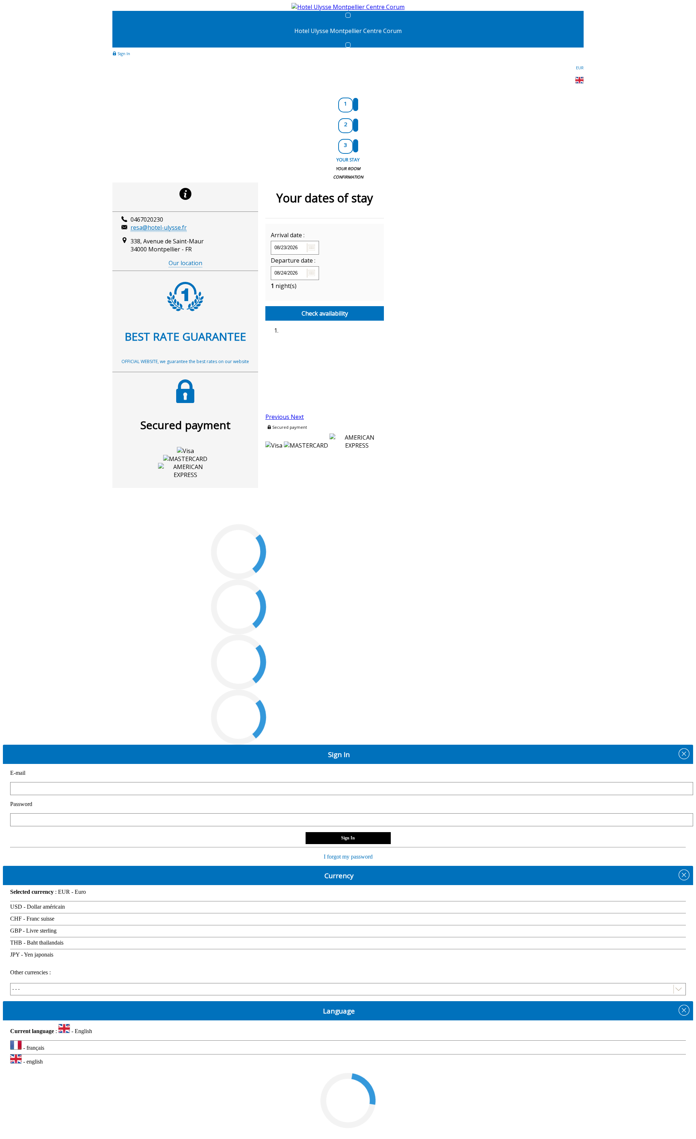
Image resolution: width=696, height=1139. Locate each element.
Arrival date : (287, 235)
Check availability (325, 313)
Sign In (123, 53)
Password (21, 804)
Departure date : (293, 260)
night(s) (284, 286)
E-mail (17, 773)
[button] (278, 417)
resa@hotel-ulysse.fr (158, 227)
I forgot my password (348, 857)
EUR (580, 67)
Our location (185, 263)
